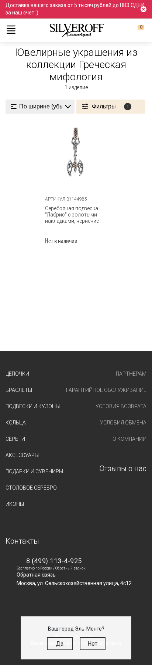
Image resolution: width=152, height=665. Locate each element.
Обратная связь (36, 575)
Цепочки (17, 374)
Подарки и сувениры (34, 471)
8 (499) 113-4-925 (54, 561)
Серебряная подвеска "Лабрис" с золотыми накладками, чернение (72, 214)
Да (59, 643)
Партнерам (131, 374)
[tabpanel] (76, 155)
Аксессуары (22, 455)
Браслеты (19, 390)
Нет (92, 643)
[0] (135, 30)
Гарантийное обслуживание (106, 390)
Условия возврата (121, 406)
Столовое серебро (31, 488)
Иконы (15, 504)
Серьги (15, 439)
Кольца (16, 423)
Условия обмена (123, 423)
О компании (129, 439)
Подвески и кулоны (33, 406)
